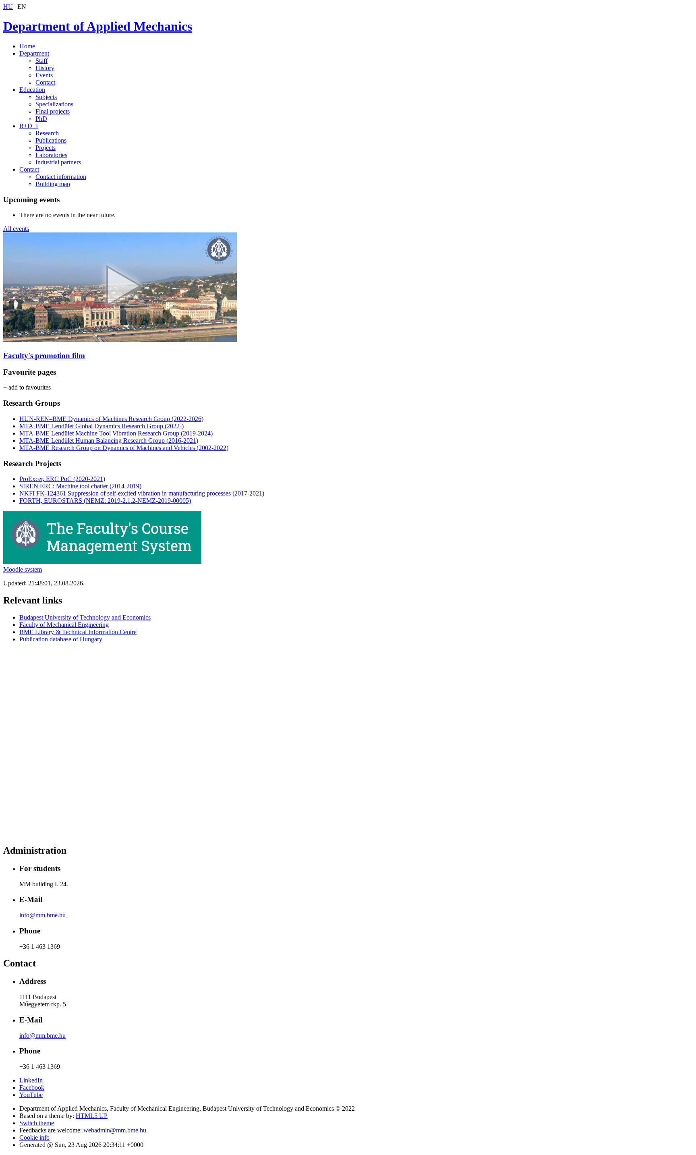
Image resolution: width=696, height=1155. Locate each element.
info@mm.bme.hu (42, 915)
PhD (41, 118)
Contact (45, 82)
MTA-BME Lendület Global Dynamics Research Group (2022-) (101, 426)
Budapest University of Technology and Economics (85, 617)
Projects (45, 147)
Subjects (46, 96)
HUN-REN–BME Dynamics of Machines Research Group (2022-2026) (111, 418)
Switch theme (36, 1123)
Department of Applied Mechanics (97, 26)
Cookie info (34, 1137)
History (44, 67)
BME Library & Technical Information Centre (78, 631)
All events (16, 228)
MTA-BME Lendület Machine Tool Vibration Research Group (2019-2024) (116, 433)
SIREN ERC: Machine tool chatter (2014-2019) (80, 486)
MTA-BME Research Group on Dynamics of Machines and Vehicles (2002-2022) (123, 447)
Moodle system (22, 569)
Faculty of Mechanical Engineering (64, 624)
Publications (50, 140)
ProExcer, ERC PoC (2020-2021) (62, 478)
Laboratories (51, 154)
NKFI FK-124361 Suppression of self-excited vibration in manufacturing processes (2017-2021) (141, 493)
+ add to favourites (27, 387)
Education (32, 89)
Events (44, 75)
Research (47, 133)
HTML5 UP (92, 1115)
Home (27, 46)
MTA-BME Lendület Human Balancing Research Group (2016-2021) (108, 440)
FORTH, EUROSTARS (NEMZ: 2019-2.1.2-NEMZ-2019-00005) (105, 500)
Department (34, 53)
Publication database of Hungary (60, 639)
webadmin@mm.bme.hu (114, 1130)
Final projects (52, 111)
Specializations (54, 104)
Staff (41, 60)
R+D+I (28, 125)
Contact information (60, 176)
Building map (52, 183)
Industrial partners (58, 162)
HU (8, 6)
